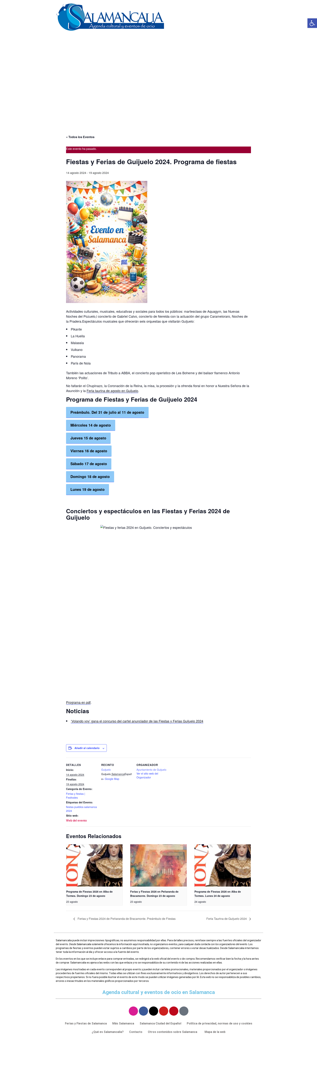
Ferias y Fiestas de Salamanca (86, 1023)
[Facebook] (143, 1011)
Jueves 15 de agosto (88, 438)
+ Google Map (111, 779)
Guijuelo (106, 769)
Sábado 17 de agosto (88, 463)
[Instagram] (133, 1011)
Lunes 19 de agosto (87, 489)
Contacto (135, 1032)
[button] (173, 1032)
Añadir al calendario (87, 748)
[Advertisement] (158, 100)
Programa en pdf (78, 702)
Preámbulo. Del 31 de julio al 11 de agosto (107, 412)
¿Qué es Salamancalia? (108, 1032)
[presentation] (94, 865)
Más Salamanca (123, 1023)
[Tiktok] (183, 1011)
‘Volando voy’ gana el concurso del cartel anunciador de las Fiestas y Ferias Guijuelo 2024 (137, 721)
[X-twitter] (153, 1011)
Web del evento (76, 820)
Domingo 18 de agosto (90, 476)
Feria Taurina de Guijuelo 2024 (226, 918)
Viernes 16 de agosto (88, 450)
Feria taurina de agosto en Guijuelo (112, 390)
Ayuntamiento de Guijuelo (151, 769)
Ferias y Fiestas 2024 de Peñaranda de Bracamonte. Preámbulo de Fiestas (126, 918)
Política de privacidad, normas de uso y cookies (219, 1023)
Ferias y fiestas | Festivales (75, 795)
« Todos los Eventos (80, 137)
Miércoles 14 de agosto (90, 425)
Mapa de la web (215, 1032)
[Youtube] (163, 1011)
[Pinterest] (173, 1011)
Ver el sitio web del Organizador (147, 775)
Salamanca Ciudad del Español (160, 1023)
